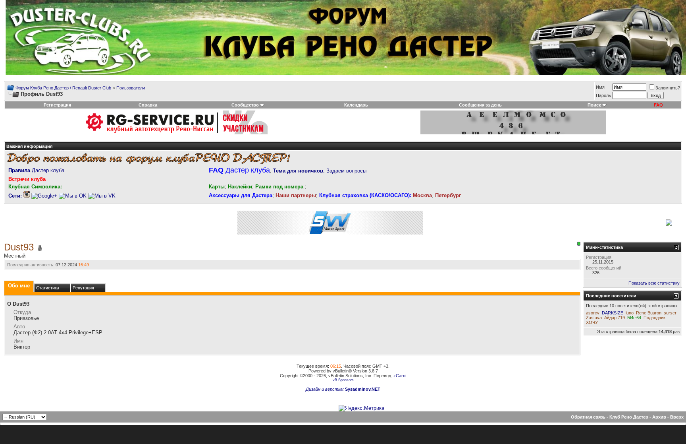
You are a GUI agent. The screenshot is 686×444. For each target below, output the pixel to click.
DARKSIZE (612, 312)
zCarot (400, 375)
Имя (600, 87)
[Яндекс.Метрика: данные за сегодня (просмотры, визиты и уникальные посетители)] (361, 408)
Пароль (603, 95)
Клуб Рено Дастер (628, 417)
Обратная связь (588, 417)
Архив (659, 417)
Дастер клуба (36, 170)
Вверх (677, 417)
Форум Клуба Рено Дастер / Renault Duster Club (63, 87)
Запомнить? (667, 87)
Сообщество (245, 105)
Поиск (594, 105)
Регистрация (57, 105)
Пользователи (130, 87)
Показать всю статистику (654, 283)
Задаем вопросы (319, 171)
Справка (148, 105)
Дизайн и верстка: (325, 389)
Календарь (356, 105)
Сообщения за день (480, 105)
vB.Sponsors (343, 380)
